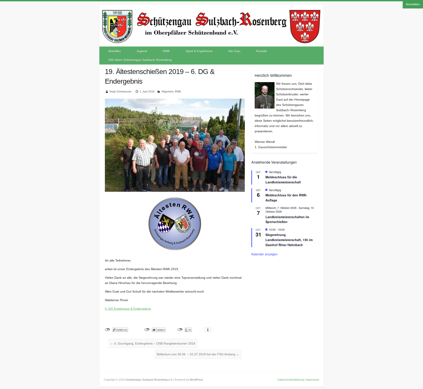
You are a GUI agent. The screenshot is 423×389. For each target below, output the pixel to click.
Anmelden (413, 4)
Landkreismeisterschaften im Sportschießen (287, 219)
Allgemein (167, 91)
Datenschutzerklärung (291, 379)
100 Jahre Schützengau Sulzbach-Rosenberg (140, 60)
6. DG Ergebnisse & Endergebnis (128, 308)
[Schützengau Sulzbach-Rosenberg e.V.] (211, 9)
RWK (166, 51)
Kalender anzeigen (264, 254)
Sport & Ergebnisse (199, 51)
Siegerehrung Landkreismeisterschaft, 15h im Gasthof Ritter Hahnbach (289, 239)
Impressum (312, 379)
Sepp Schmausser (120, 91)
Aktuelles (114, 51)
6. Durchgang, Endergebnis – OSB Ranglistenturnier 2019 (152, 343)
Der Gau (234, 51)
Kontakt (261, 51)
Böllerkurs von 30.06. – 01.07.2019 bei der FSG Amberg (198, 354)
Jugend (142, 51)
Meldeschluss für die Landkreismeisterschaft (283, 179)
